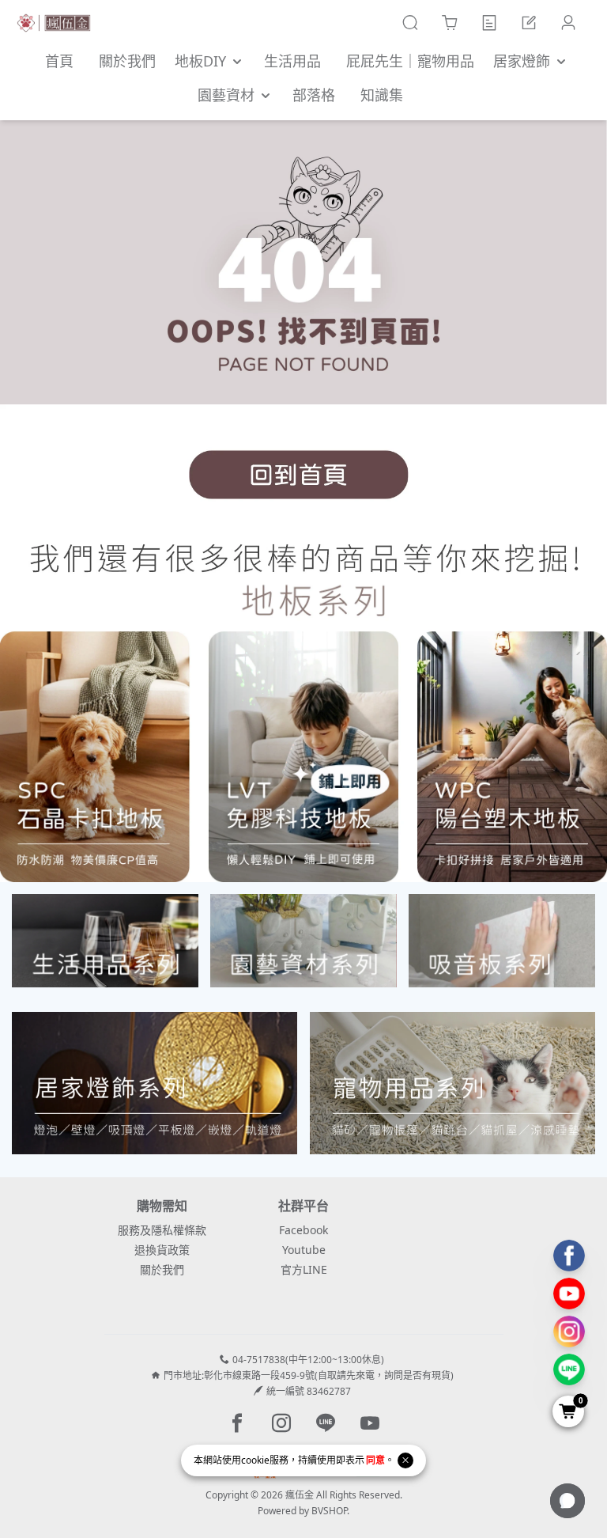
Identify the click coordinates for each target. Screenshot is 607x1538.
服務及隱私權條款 (162, 1229)
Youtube (304, 1249)
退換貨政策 (162, 1249)
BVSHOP (329, 1510)
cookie (255, 1460)
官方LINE (304, 1269)
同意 (375, 1460)
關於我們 (162, 1269)
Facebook (303, 1229)
